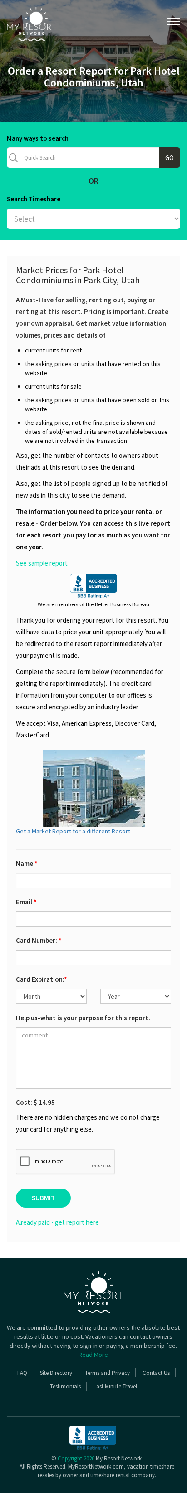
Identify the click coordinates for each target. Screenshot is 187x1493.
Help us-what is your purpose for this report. (83, 1017)
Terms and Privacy (107, 1373)
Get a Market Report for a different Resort (73, 831)
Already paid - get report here (57, 1222)
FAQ (22, 1373)
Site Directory (56, 1373)
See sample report (42, 563)
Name (27, 863)
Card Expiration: (41, 979)
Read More (93, 1354)
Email (26, 902)
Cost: (35, 1102)
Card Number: (39, 940)
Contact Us (156, 1373)
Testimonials (65, 1386)
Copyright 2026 (76, 1458)
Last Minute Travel (115, 1386)
